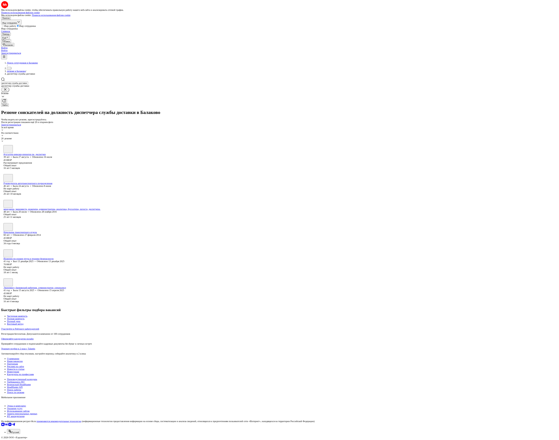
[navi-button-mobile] (4, 56)
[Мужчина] (8, 227)
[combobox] (14, 83)
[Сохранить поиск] (4, 101)
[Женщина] (8, 149)
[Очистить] (5, 89)
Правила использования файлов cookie (51, 15)
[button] (4, 48)
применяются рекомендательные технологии (59, 421)
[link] (6, 41)
